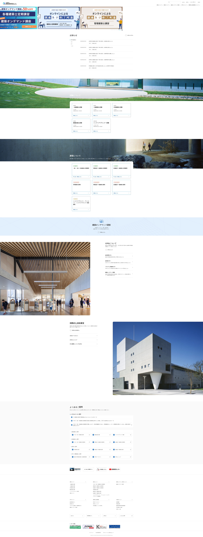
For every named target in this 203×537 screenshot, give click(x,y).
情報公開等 (118, 503)
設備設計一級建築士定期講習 (120, 442)
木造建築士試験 (72, 487)
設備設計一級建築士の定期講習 (98, 487)
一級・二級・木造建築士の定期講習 (99, 484)
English (199, 2)
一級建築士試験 (72, 484)
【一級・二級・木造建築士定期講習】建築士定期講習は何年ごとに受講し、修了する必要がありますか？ (93, 420)
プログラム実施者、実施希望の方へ (76, 505)
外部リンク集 (118, 509)
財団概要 (117, 502)
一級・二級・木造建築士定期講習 (79, 442)
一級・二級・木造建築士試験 (79, 434)
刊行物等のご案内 (119, 507)
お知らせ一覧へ (130, 35)
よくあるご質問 (122, 515)
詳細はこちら (102, 232)
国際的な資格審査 (96, 499)
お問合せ (187, 2)
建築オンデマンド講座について (121, 481)
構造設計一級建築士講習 (99, 449)
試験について (72, 481)
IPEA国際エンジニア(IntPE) (97, 505)
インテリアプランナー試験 (119, 434)
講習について (130, 158)
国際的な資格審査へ (76, 330)
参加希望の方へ (72, 502)
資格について (72, 493)
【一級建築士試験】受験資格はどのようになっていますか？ (84, 417)
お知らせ (183, 2)
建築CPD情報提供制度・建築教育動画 (80, 456)
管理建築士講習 (76, 449)
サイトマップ (91, 532)
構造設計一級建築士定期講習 (99, 442)
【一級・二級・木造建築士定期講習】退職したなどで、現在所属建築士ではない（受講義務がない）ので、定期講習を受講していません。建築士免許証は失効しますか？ (101, 425)
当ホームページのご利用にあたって (108, 532)
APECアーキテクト (98, 456)
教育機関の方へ (89, 515)
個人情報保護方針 (98, 532)
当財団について (118, 499)
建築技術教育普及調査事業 (120, 505)
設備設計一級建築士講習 (119, 449)
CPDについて (110, 249)
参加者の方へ (72, 503)
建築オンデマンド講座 (120, 484)
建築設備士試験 (97, 434)
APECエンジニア (118, 456)
